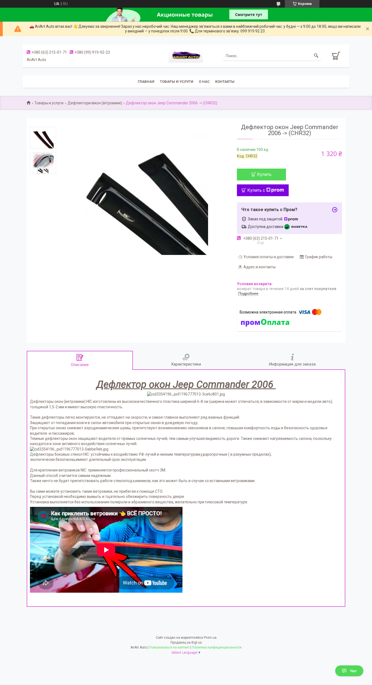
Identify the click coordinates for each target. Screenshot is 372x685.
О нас (204, 82)
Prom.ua (210, 638)
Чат (353, 671)
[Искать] (316, 55)
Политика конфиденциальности (217, 647)
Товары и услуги (176, 82)
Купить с (256, 190)
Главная (146, 82)
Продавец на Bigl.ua (186, 642)
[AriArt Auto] (186, 55)
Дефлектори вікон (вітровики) (95, 103)
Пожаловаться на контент (169, 647)
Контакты (224, 82)
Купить (264, 174)
